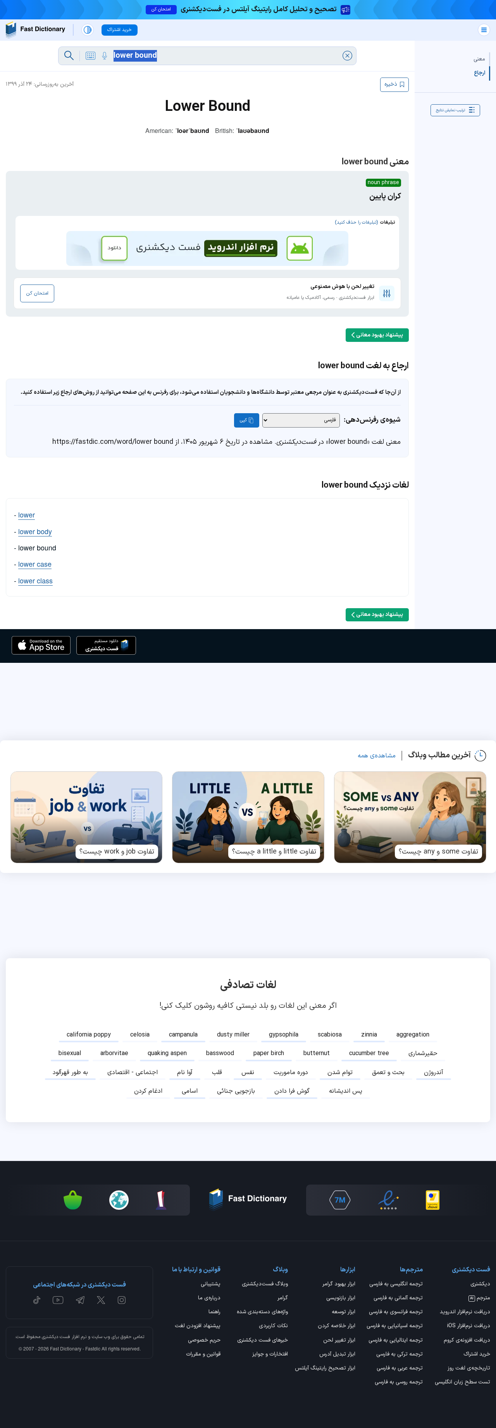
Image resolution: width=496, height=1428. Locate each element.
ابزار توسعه (343, 1312)
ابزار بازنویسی (340, 1298)
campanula (183, 1035)
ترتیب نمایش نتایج (450, 110)
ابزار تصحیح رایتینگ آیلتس (325, 1368)
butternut (316, 1053)
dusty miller (233, 1035)
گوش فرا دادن (292, 1091)
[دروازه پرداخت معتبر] (432, 1200)
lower (26, 514)
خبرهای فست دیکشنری (262, 1340)
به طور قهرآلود (70, 1072)
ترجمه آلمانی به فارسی (398, 1298)
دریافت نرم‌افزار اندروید (465, 1312)
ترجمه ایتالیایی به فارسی (396, 1340)
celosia (140, 1035)
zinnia (369, 1035)
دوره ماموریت (291, 1072)
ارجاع (479, 73)
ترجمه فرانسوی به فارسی (396, 1312)
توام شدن (340, 1072)
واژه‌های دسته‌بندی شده (262, 1312)
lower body (35, 531)
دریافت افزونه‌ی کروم (467, 1340)
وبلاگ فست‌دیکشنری (265, 1284)
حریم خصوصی (204, 1340)
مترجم (480, 1298)
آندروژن (433, 1072)
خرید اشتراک (476, 1354)
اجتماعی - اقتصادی (132, 1072)
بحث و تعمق (388, 1072)
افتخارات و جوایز (270, 1354)
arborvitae (114, 1053)
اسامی (190, 1091)
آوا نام (185, 1072)
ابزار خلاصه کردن (336, 1326)
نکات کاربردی (273, 1326)
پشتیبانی (210, 1284)
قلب (217, 1072)
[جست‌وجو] (69, 56)
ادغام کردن (148, 1091)
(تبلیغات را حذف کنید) (356, 222)
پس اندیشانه (345, 1091)
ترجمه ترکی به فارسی (399, 1354)
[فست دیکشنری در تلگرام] (80, 1300)
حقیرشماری (422, 1053)
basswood (220, 1053)
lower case (35, 564)
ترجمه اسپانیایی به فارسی (395, 1326)
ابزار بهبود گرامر (338, 1284)
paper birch (268, 1053)
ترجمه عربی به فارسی (400, 1368)
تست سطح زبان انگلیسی (462, 1382)
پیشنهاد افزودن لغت (197, 1326)
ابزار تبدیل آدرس (337, 1354)
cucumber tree (369, 1053)
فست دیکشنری (56, 1336)
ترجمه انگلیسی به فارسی (396, 1284)
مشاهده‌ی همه (377, 755)
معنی (479, 59)
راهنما (214, 1312)
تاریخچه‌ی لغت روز (469, 1368)
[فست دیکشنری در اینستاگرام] (122, 1300)
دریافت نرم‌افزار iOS (468, 1326)
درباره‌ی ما (209, 1298)
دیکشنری (480, 1284)
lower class (35, 580)
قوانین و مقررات (203, 1354)
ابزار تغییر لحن (339, 1340)
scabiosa (330, 1035)
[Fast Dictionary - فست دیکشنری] (35, 30)
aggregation (412, 1035)
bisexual (70, 1053)
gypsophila (283, 1035)
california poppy (89, 1035)
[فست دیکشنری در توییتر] (101, 1300)
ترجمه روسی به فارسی (399, 1382)
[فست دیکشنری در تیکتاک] (36, 1300)
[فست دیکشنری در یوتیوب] (58, 1300)
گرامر (282, 1298)
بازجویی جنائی (236, 1091)
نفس (247, 1072)
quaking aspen (167, 1053)
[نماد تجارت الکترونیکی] (388, 1200)
